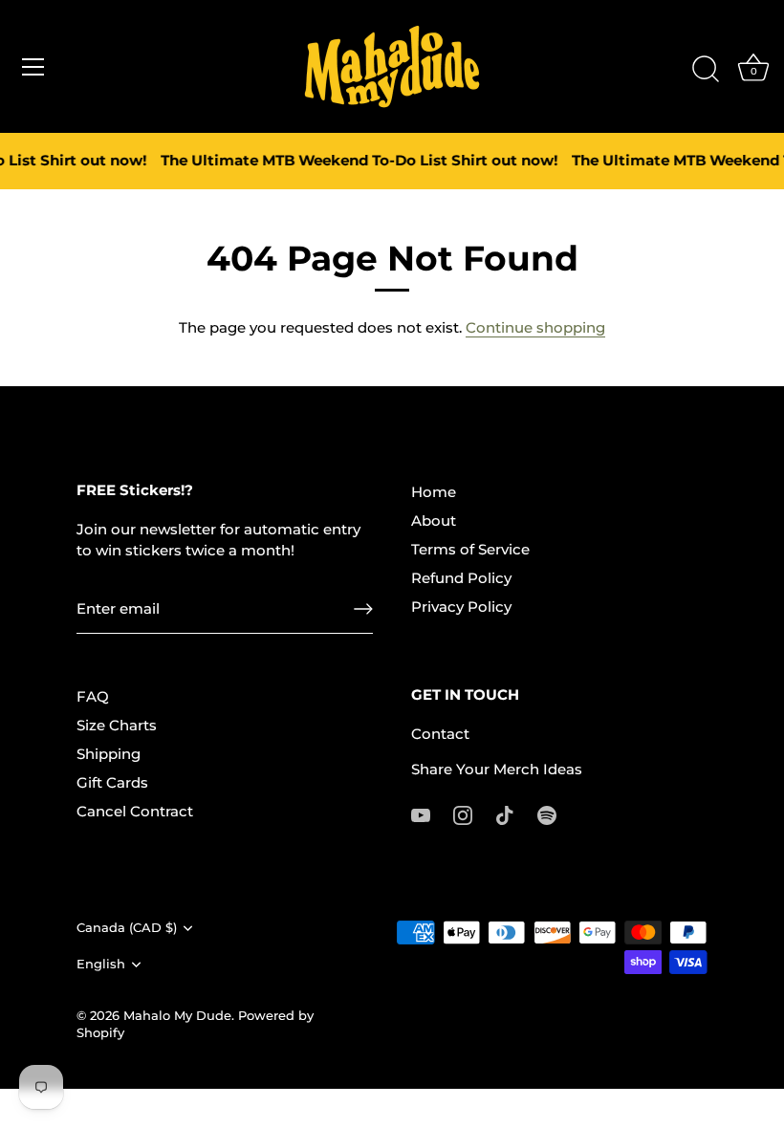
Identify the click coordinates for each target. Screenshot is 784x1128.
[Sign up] (363, 608)
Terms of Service (470, 549)
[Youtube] (420, 814)
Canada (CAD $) (126, 928)
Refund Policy (461, 578)
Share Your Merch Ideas (496, 769)
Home (433, 492)
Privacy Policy (461, 606)
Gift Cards (112, 782)
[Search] (706, 70)
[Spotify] (546, 814)
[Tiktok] (504, 814)
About (433, 520)
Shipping (108, 754)
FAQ (92, 696)
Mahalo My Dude (177, 1016)
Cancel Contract (134, 811)
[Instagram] (462, 814)
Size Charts (116, 725)
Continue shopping (535, 327)
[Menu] (33, 67)
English (100, 964)
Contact (440, 734)
